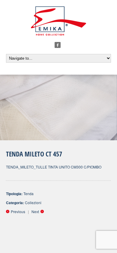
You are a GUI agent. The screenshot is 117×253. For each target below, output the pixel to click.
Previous (18, 211)
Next (35, 211)
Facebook (58, 45)
